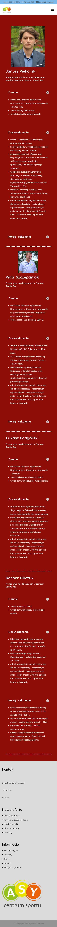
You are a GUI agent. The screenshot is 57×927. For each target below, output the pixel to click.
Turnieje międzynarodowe (16, 820)
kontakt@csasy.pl (17, 783)
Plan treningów (11, 850)
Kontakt (7, 863)
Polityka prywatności (13, 867)
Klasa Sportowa (11, 828)
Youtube (5, 797)
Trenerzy (8, 854)
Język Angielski (11, 824)
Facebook (6, 790)
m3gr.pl (41, 923)
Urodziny (8, 832)
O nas (7, 859)
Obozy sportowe (12, 815)
